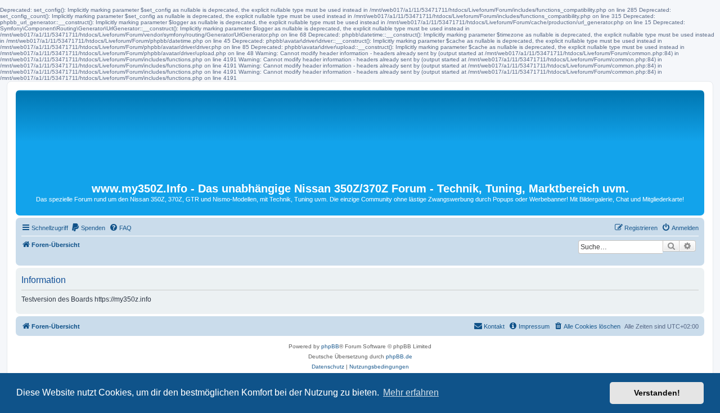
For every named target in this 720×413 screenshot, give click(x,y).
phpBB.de (399, 356)
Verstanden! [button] (657, 392)
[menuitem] (88, 228)
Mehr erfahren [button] (411, 392)
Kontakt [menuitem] (494, 326)
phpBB (330, 346)
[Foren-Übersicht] (360, 136)
